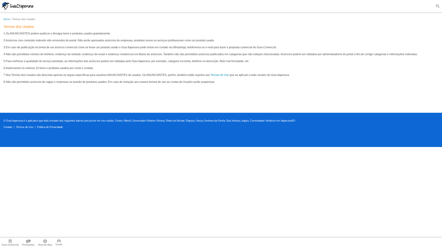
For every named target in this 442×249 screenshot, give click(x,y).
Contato (7, 127)
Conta (59, 244)
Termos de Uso (219, 74)
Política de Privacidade (50, 127)
